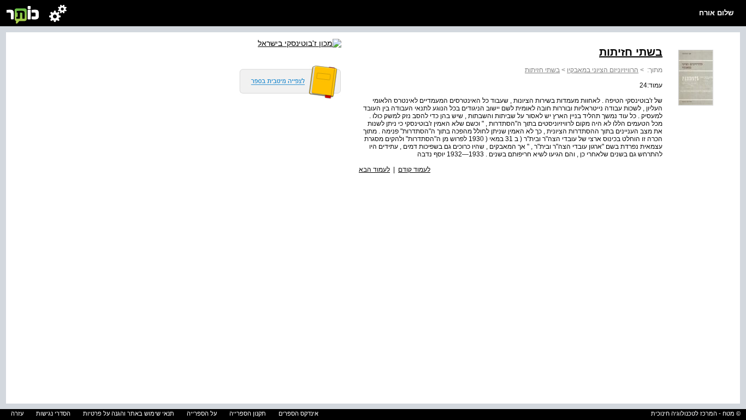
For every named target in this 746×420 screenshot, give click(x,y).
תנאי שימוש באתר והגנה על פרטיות (128, 413)
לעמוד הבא (374, 169)
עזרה (17, 413)
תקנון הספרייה (247, 413)
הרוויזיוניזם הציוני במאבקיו (602, 70)
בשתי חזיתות (542, 70)
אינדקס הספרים (298, 413)
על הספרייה (202, 413)
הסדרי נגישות (53, 413)
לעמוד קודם (414, 169)
